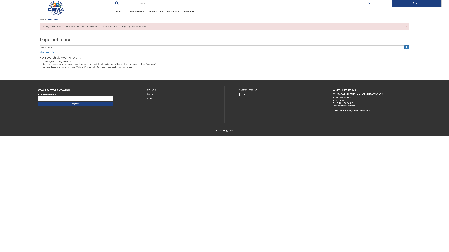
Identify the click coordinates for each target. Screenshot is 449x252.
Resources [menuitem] (172, 11)
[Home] (56, 8)
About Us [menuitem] (120, 11)
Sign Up (75, 104)
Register (416, 3)
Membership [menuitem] (136, 11)
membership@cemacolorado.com (354, 110)
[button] (406, 26)
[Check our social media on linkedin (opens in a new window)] (245, 94)
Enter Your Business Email (48, 94)
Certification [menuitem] (154, 11)
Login (367, 3)
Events (149, 98)
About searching (47, 52)
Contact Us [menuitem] (188, 11)
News (148, 94)
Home (43, 19)
